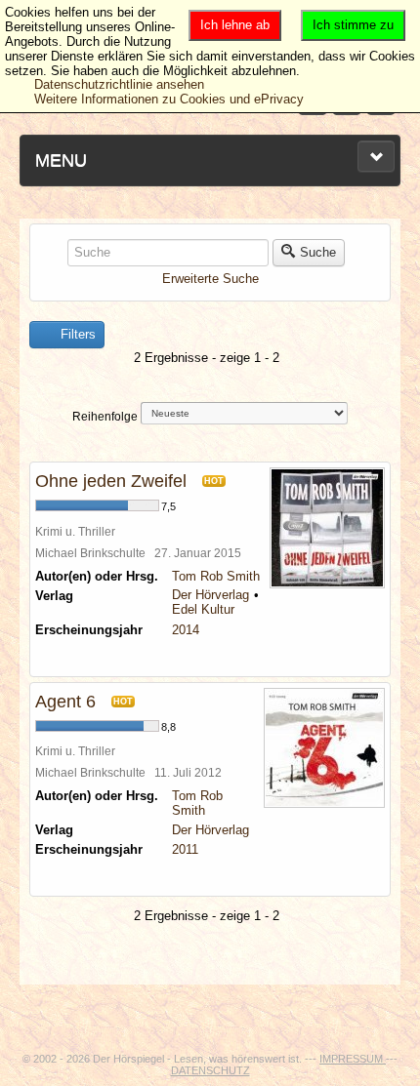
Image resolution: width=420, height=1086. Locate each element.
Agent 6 (65, 701)
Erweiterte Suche (210, 278)
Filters (76, 334)
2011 (185, 849)
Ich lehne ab (235, 25)
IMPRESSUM (352, 1059)
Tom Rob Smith (216, 576)
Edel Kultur (203, 609)
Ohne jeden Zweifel (111, 481)
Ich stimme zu (353, 25)
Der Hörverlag (210, 594)
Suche (318, 252)
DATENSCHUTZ (210, 1070)
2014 (185, 630)
